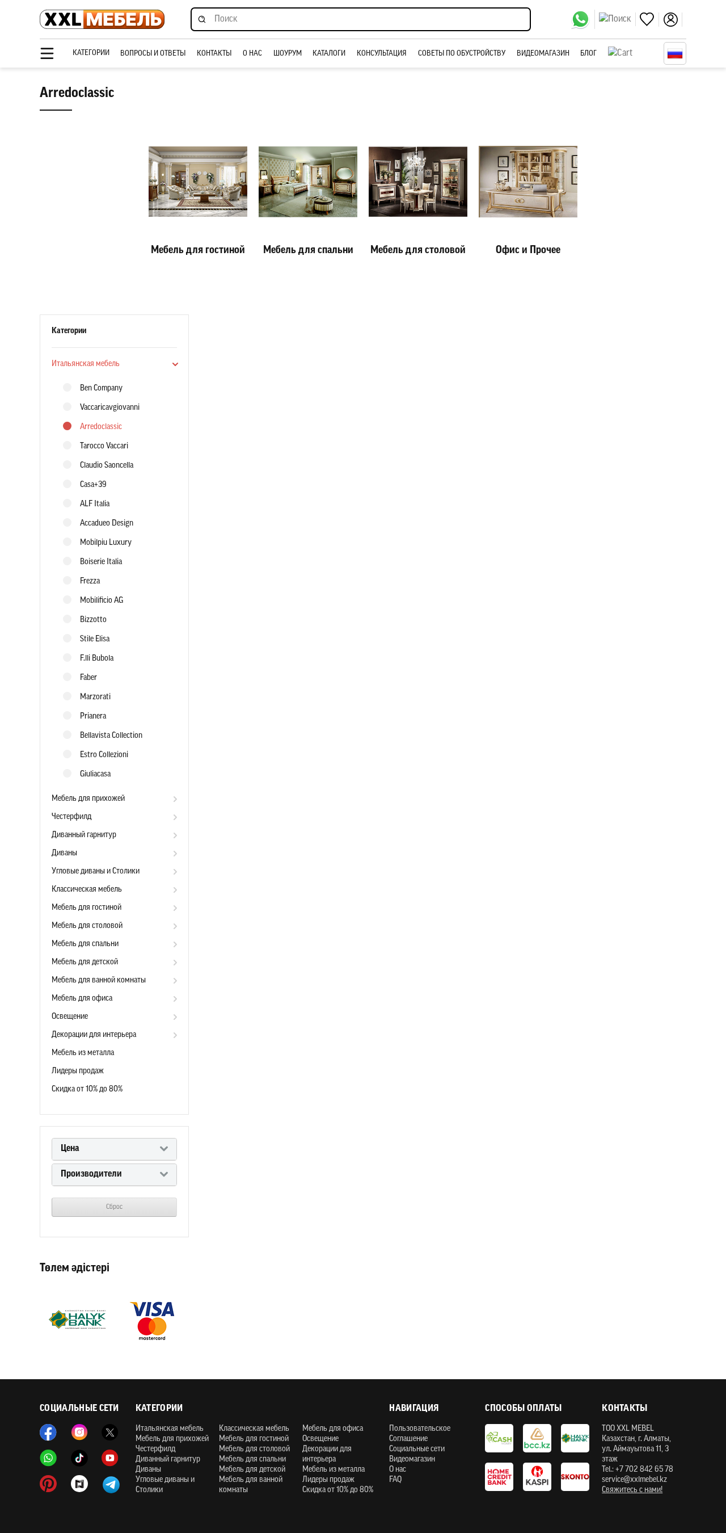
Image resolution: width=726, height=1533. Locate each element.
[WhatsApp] (583, 19)
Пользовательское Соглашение (419, 1434)
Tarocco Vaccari (104, 446)
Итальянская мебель (86, 364)
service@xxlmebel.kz (634, 1480)
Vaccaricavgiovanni (110, 408)
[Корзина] (633, 53)
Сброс (114, 1207)
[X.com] (110, 1432)
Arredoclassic (101, 427)
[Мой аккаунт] (672, 19)
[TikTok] (79, 1458)
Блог (588, 53)
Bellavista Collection (111, 736)
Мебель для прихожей (88, 799)
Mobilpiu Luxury (106, 543)
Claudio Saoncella (106, 465)
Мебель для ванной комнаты (99, 980)
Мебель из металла (83, 1053)
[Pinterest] (48, 1483)
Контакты (214, 53)
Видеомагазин (543, 53)
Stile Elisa (94, 639)
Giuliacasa (95, 774)
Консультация (382, 53)
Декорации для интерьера (94, 1035)
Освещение (70, 1017)
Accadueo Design (106, 523)
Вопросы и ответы (152, 53)
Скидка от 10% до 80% (87, 1089)
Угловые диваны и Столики (96, 871)
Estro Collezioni (104, 755)
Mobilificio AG (101, 601)
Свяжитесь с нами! (632, 1490)
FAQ (395, 1480)
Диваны (64, 853)
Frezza (90, 581)
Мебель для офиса (82, 998)
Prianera (93, 716)
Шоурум (287, 53)
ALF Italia (94, 504)
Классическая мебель (87, 889)
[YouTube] (110, 1458)
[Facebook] (48, 1432)
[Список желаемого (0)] (649, 19)
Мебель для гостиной (86, 908)
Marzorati (95, 697)
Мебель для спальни (85, 944)
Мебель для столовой (87, 926)
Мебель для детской (85, 962)
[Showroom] (79, 1483)
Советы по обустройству (461, 53)
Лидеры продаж (78, 1071)
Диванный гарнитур (84, 835)
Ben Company (101, 388)
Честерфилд (71, 817)
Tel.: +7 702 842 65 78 (637, 1469)
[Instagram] (79, 1432)
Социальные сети (417, 1449)
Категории (91, 53)
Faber (88, 678)
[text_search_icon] (617, 19)
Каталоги (329, 53)
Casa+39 (93, 485)
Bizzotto (93, 620)
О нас (252, 53)
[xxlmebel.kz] (102, 20)
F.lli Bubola (96, 658)
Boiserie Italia (101, 562)
